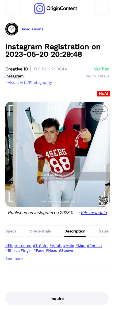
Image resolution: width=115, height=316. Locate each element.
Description (75, 231)
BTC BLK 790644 (49, 68)
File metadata (94, 212)
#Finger (25, 250)
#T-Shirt (40, 245)
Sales (104, 231)
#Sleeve (66, 250)
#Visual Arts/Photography (28, 82)
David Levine (32, 29)
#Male (68, 245)
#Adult (55, 245)
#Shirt (11, 250)
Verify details (98, 76)
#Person (94, 245)
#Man (80, 245)
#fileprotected (18, 245)
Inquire (57, 298)
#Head (51, 250)
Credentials (40, 231)
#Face (38, 250)
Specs (10, 231)
